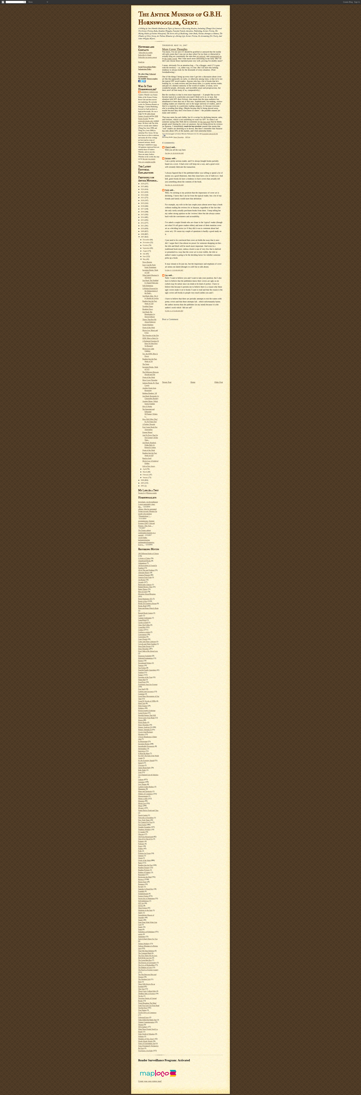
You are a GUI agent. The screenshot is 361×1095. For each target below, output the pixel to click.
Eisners (140, 661)
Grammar (141, 694)
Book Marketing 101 (145, 599)
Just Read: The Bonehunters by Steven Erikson (148, 314)
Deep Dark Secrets (144, 646)
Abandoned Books (144, 561)
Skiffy (140, 913)
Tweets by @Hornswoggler (147, 493)
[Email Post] (163, 135)
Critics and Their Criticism (147, 642)
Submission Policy (144, 69)
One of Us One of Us (145, 839)
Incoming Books (143, 744)
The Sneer (145, 364)
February (146, 475)
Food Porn (141, 682)
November (146, 242)
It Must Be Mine (143, 753)
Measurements (143, 796)
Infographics (142, 749)
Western (141, 1025)
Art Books (141, 580)
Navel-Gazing (143, 815)
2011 (143, 226)
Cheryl (168, 147)
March (145, 472)
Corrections (142, 637)
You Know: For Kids (145, 1051)
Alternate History (144, 573)
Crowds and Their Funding (147, 644)
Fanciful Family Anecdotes (147, 670)
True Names (142, 1010)
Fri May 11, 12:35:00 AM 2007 (174, 270)
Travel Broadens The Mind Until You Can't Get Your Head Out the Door (148, 1005)
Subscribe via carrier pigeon (147, 57)
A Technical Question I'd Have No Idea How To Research (150, 343)
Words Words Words (145, 1041)
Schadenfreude (143, 894)
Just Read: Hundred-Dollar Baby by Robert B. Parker (149, 445)
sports (140, 934)
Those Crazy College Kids (147, 991)
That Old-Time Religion (146, 951)
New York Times (144, 820)
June (144, 256)
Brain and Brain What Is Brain (148, 608)
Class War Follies (144, 625)
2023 (143, 192)
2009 (143, 231)
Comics (140, 630)
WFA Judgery (143, 1027)
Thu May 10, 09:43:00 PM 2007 (174, 153)
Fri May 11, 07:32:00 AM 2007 (174, 311)
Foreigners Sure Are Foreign (147, 684)
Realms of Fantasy (144, 872)
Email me (141, 62)
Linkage (141, 780)
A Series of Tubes (144, 558)
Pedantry (141, 841)
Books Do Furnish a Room (147, 603)
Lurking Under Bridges (146, 787)
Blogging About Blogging (147, 594)
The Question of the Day (150, 335)
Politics (140, 849)
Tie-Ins (140, 996)
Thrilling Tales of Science (146, 994)
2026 (143, 184)
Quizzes (141, 856)
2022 (143, 195)
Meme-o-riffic (143, 799)
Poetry (140, 846)
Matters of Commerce (145, 794)
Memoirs (141, 801)
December (146, 240)
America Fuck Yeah (144, 577)
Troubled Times (147, 306)
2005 (143, 483)
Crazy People (142, 639)
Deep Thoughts (143, 649)
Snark (140, 927)
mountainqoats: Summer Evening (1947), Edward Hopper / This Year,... (146, 523)
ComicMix (141, 627)
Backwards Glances (144, 585)
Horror (140, 720)
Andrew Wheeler (149, 92)
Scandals (141, 891)
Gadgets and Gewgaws (146, 692)
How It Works (147, 406)
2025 (143, 186)
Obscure (141, 834)
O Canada (141, 832)
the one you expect (149, 159)
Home (193, 382)
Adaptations (142, 563)
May (144, 259)
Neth (167, 190)
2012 (143, 223)
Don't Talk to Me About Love (148, 651)
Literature (141, 782)
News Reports (147, 262)
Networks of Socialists (145, 818)
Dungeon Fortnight (144, 656)
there (139, 982)
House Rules (142, 722)
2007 (143, 237)
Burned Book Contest (145, 613)
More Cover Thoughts (149, 380)
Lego (140, 772)
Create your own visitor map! (150, 1081)
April (145, 469)
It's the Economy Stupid (146, 761)
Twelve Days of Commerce (147, 1013)
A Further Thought (148, 424)
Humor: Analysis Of (145, 727)
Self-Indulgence (143, 901)
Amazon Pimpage (144, 575)
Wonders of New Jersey (146, 1039)
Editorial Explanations (145, 658)
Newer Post (166, 382)
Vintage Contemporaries (146, 1022)
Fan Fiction (142, 668)
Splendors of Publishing (146, 932)
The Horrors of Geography (147, 963)
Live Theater (142, 784)
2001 (143, 486)
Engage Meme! (147, 432)
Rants (140, 863)
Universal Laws (143, 1017)
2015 (143, 215)
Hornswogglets (152, 79)
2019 (143, 203)
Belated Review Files (145, 587)
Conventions (142, 635)
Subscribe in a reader (146, 53)
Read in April (146, 458)
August (145, 251)
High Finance (142, 706)
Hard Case (141, 703)
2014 (143, 217)
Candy (140, 615)
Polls (140, 851)
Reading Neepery (144, 868)
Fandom (141, 672)
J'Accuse (141, 765)
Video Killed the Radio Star (147, 1020)
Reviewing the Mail (144, 877)
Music (140, 806)
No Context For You (145, 822)
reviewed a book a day (145, 121)
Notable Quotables (144, 827)
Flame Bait (141, 680)
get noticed (200, 56)
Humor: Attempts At (145, 730)
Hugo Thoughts (143, 725)
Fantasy (140, 675)
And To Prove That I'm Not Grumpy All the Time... (150, 437)
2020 (143, 200)
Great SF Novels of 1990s (147, 701)
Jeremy (168, 158)
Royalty (140, 887)
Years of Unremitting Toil (146, 1043)
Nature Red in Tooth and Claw (148, 810)
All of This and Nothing (146, 570)
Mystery (141, 808)
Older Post (218, 382)
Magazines (141, 789)
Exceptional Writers (144, 663)
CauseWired (142, 620)
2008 (143, 234)
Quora (140, 858)
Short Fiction (142, 908)
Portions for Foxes (144, 853)
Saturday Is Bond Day (145, 889)
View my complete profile (146, 162)
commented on (215, 56)
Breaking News (147, 309)
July (144, 254)
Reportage (141, 875)
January (145, 478)
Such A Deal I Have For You (148, 939)
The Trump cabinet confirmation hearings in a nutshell (147, 532)
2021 (143, 198)
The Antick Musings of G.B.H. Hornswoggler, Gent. (180, 18)
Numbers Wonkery (144, 829)
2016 (143, 212)
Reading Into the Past (145, 865)
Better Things (142, 589)
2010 (143, 229)
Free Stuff (141, 689)
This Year (141, 989)
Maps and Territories (145, 791)
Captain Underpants (144, 618)
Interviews (141, 751)
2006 (143, 480)
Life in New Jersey (148, 466)
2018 (143, 206)
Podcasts (141, 844)
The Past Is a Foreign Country (148, 970)
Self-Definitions (147, 286)
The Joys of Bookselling (146, 965)
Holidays (141, 708)
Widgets (141, 1036)
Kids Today (142, 770)
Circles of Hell (143, 623)
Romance (141, 884)
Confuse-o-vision (144, 632)
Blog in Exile (142, 592)
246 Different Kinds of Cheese (148, 554)
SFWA (140, 906)
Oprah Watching (147, 325)
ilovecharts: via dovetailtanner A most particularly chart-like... (148, 504)
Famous (141, 665)
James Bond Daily (144, 768)
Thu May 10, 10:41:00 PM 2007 (174, 185)
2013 (143, 220)
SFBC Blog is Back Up (150, 338)
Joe (166, 275)
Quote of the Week (148, 328)
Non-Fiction (142, 825)
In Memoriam (142, 741)
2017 (143, 209)
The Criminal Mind (144, 953)
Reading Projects (143, 870)
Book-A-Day (142, 601)
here (155, 145)
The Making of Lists (145, 967)
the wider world (170, 59)
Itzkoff (140, 763)
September (146, 248)
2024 (143, 189)
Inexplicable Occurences (146, 746)
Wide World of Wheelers (146, 1034)
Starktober (141, 937)
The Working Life (144, 979)
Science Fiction (143, 896)
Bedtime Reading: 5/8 (149, 393)
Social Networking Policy (147, 67)
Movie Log (142, 803)
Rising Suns (142, 882)
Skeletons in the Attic (145, 910)
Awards (140, 582)
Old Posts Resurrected (145, 837)
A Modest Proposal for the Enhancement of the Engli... (150, 291)
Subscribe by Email (144, 55)
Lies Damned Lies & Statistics (148, 775)
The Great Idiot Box (145, 960)
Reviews (141, 879)
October (145, 245)
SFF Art (141, 903)
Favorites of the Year (145, 677)
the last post (205, 122)
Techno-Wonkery (144, 944)
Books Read (142, 606)
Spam (140, 929)
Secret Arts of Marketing (146, 898)
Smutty (140, 920)
